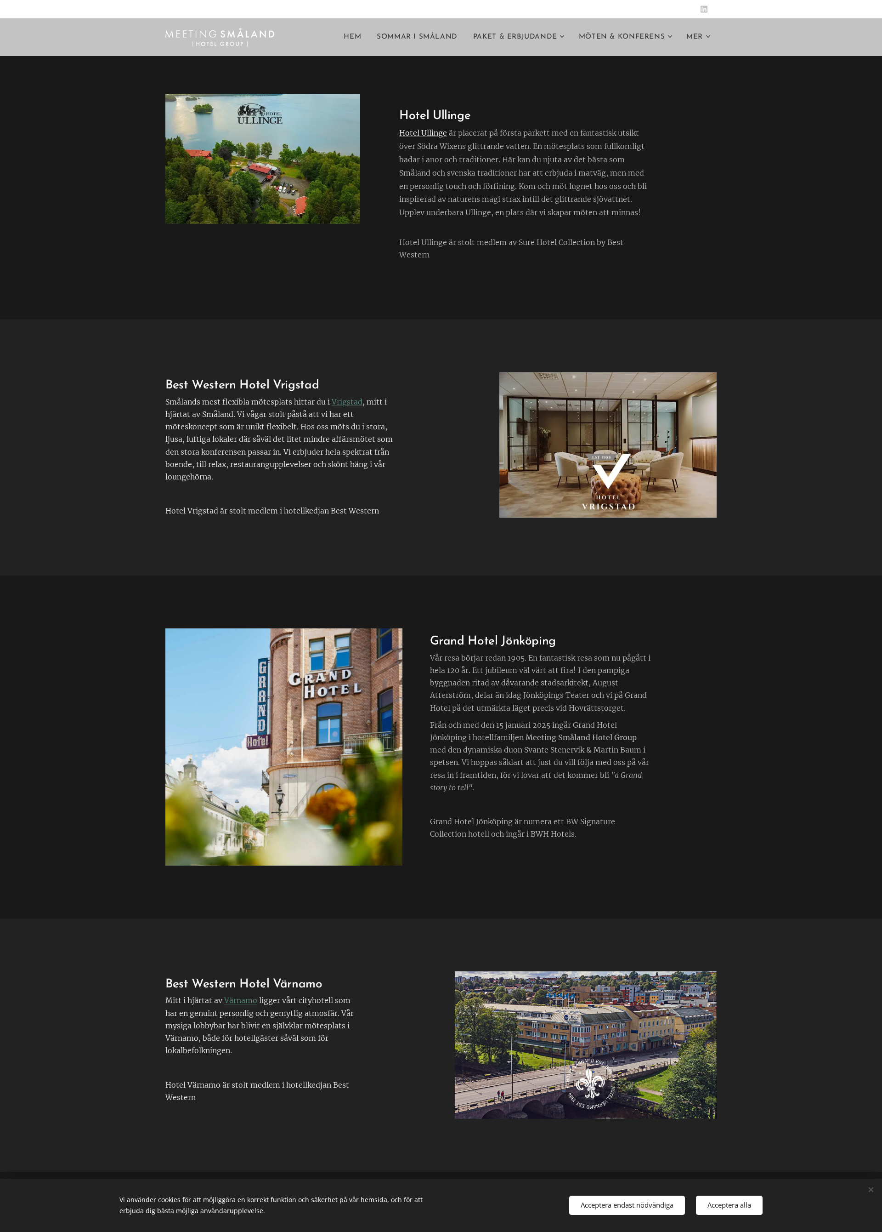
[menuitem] (352, 37)
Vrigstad (347, 401)
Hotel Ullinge (423, 132)
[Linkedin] (704, 9)
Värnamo (240, 1000)
